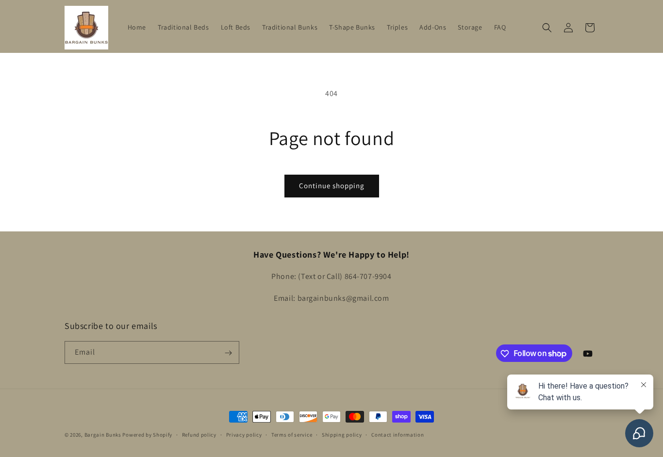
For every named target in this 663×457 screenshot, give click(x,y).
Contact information (397, 434)
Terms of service (291, 434)
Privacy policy (244, 434)
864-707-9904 (368, 277)
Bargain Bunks (102, 434)
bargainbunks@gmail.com (343, 298)
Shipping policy (342, 434)
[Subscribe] (228, 353)
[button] (547, 27)
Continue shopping (332, 185)
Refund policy (199, 434)
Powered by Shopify (147, 434)
